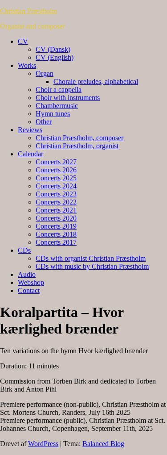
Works (27, 65)
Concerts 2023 (56, 194)
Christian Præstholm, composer (79, 138)
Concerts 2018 (56, 234)
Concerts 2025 (56, 178)
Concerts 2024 (56, 186)
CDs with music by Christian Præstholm (92, 266)
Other (44, 121)
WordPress (43, 443)
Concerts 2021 (56, 210)
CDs (24, 250)
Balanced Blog (103, 443)
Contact (29, 290)
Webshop (31, 282)
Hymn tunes (53, 113)
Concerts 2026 (56, 170)
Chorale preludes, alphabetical (95, 81)
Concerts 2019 (56, 226)
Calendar (30, 154)
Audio (27, 274)
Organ (44, 73)
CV (23, 41)
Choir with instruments (68, 97)
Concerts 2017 (56, 242)
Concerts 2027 (56, 162)
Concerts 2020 (56, 218)
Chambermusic (57, 105)
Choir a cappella (58, 89)
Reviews (30, 130)
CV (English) (54, 57)
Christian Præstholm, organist (77, 146)
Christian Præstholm (28, 11)
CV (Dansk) (53, 49)
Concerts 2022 (56, 202)
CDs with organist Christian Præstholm (91, 258)
